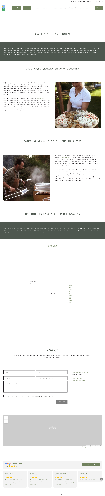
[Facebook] (99, 1)
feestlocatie (64, 157)
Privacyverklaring (56, 494)
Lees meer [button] (8, 484)
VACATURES (82, 1)
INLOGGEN (90, 1)
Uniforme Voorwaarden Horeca (72, 494)
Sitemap (39, 494)
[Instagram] (96, 1)
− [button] (6, 421)
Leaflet (87, 445)
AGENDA (73, 1)
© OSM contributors (96, 447)
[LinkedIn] (102, 1)
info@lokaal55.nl (79, 380)
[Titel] (5, 8)
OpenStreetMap (93, 445)
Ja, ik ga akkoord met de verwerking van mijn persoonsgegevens (30, 396)
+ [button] (6, 418)
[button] (3, 479)
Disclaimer (46, 494)
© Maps (85, 447)
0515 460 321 (77, 378)
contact (33, 232)
